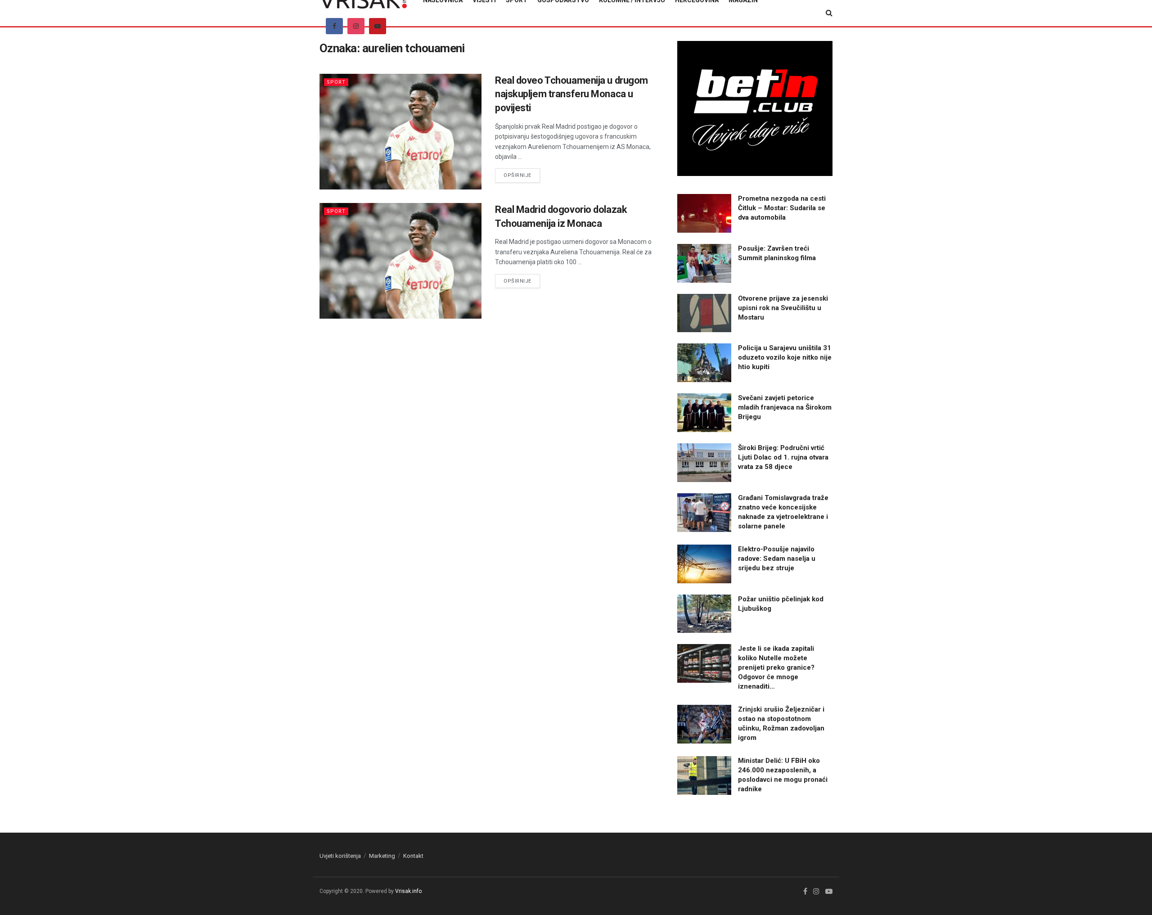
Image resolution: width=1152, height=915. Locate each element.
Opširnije (522, 175)
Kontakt (413, 855)
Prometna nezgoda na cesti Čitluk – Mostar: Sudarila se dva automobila (782, 207)
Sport (336, 82)
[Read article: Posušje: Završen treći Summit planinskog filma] (704, 263)
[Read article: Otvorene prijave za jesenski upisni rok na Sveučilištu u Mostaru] (704, 313)
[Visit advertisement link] (754, 108)
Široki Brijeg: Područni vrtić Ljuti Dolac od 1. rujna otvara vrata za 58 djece (783, 457)
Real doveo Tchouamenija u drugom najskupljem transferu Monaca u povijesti (571, 94)
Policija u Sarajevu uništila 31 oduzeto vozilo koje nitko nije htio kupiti (785, 357)
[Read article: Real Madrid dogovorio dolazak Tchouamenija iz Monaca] (401, 261)
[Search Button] (829, 13)
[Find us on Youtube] (377, 26)
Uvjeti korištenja (340, 855)
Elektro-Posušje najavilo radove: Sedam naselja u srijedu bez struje (776, 558)
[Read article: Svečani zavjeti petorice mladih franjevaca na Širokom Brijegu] (704, 412)
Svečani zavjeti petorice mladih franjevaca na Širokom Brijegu (785, 407)
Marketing (382, 855)
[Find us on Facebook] (334, 26)
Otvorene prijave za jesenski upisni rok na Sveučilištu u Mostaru (783, 307)
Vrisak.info (408, 891)
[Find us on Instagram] (355, 26)
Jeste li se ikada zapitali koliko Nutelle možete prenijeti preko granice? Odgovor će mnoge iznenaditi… (776, 667)
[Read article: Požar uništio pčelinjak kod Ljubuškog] (704, 614)
